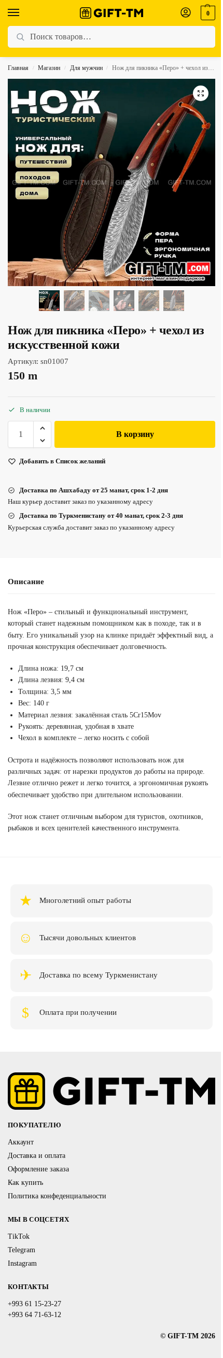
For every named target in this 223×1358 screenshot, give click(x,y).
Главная (18, 68)
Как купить (25, 1182)
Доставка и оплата (36, 1155)
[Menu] (23, 13)
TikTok (19, 1236)
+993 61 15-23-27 (34, 1304)
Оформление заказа (38, 1169)
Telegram (21, 1250)
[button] (206, 13)
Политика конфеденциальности (57, 1196)
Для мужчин (86, 68)
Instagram (22, 1263)
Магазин (49, 68)
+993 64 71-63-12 (34, 1315)
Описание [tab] (26, 581)
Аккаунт (21, 1142)
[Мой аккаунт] (185, 13)
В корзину (135, 434)
